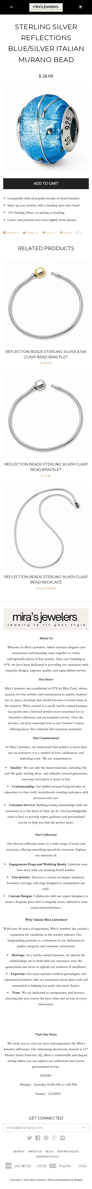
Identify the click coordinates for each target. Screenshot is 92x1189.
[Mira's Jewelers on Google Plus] (54, 1139)
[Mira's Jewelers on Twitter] (29, 1139)
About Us (35, 1151)
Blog (49, 1151)
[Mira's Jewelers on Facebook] (37, 1139)
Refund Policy (68, 1151)
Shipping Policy (47, 1156)
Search (18, 1151)
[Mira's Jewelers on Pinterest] (46, 1139)
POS (50, 1180)
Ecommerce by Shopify (70, 1180)
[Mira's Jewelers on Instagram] (62, 1139)
